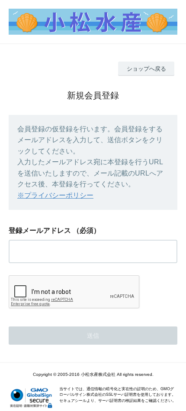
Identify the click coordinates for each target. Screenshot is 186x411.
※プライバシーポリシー (55, 195)
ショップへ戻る (146, 68)
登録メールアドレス (40, 230)
